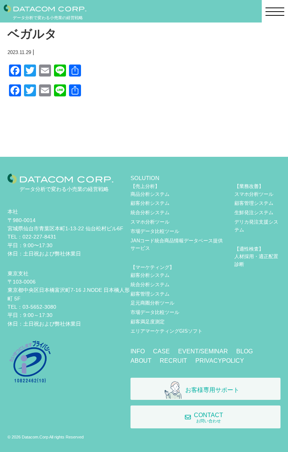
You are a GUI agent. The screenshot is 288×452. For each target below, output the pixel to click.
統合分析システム (150, 212)
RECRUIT (173, 360)
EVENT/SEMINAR (203, 351)
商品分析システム (150, 194)
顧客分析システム (150, 203)
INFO (137, 351)
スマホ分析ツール (150, 222)
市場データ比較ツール (154, 231)
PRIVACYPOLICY (219, 360)
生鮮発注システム (253, 212)
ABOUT (141, 360)
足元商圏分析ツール (152, 303)
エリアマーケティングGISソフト (166, 331)
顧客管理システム (150, 294)
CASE (161, 351)
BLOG (244, 351)
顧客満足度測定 (147, 321)
